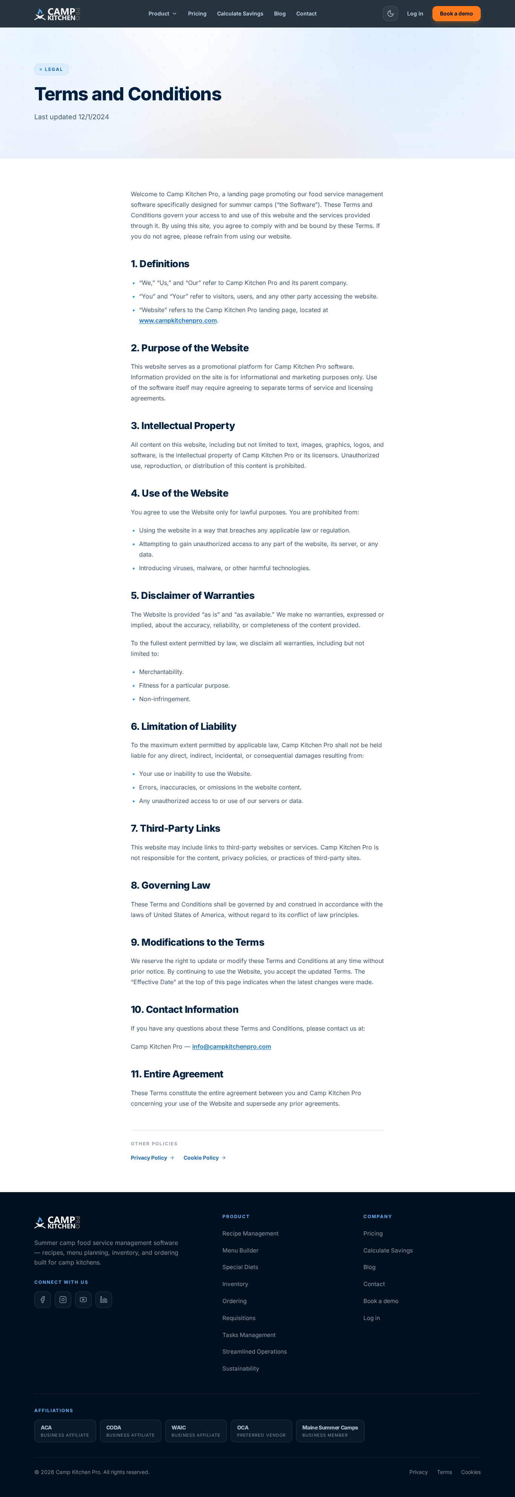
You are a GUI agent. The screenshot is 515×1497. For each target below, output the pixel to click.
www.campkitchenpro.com (178, 320)
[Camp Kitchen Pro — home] (58, 13)
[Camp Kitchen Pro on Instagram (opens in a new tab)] (63, 1299)
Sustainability (240, 1368)
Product (159, 13)
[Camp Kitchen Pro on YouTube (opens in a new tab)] (83, 1299)
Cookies (471, 1472)
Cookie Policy (201, 1157)
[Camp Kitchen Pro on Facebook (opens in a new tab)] (42, 1299)
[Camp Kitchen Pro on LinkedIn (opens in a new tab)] (103, 1299)
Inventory (235, 1284)
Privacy (418, 1472)
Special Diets (240, 1267)
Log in (415, 13)
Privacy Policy (149, 1157)
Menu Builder (240, 1250)
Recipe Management (250, 1233)
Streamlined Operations (254, 1351)
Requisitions (239, 1318)
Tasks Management (249, 1335)
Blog (280, 13)
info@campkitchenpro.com (231, 1046)
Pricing (197, 13)
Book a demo (456, 13)
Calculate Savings (240, 13)
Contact (306, 13)
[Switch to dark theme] (390, 13)
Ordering (234, 1301)
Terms (444, 1472)
